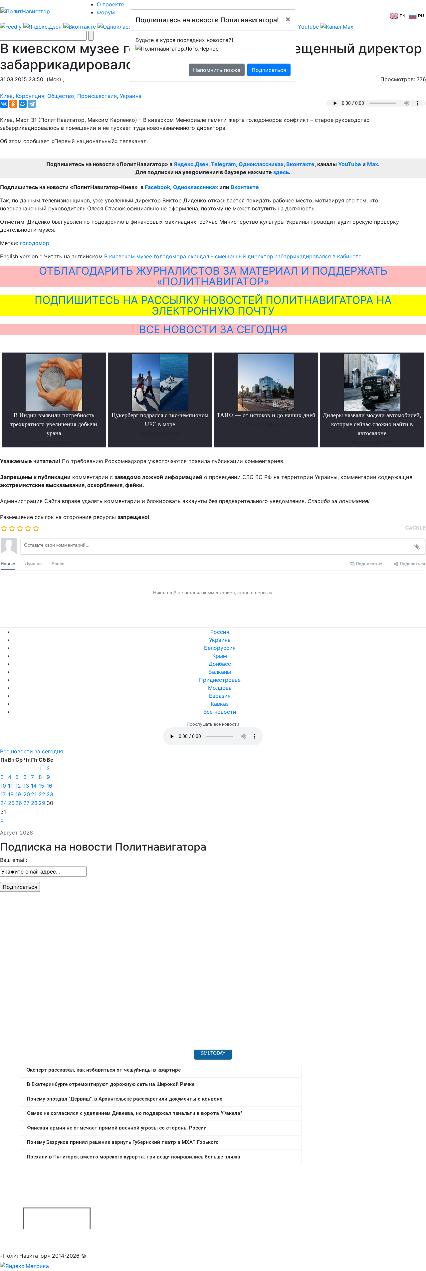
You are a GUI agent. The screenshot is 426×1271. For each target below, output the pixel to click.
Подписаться (269, 70)
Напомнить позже (216, 70)
